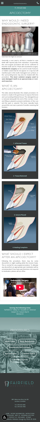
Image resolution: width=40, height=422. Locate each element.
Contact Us (13, 417)
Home (7, 413)
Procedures (10, 415)
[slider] (20, 54)
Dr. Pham (18, 67)
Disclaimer (21, 417)
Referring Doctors (27, 415)
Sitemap (28, 417)
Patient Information (17, 413)
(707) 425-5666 (21, 405)
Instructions (30, 413)
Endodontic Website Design (14, 419)
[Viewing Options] (5, 417)
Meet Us (17, 415)
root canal (14, 60)
